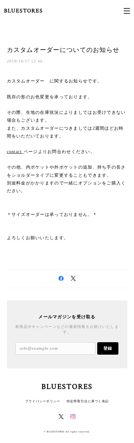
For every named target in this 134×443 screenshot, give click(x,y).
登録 (107, 348)
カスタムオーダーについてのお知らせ (63, 49)
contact (15, 151)
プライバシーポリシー (42, 401)
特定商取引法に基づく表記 (88, 401)
